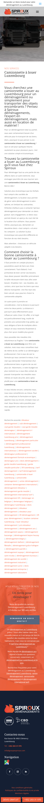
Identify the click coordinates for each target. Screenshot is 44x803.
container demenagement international (20, 484)
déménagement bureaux (27, 555)
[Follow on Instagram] (17, 771)
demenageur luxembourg (14, 505)
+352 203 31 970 (32, 799)
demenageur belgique (23, 501)
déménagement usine (13, 566)
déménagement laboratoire (15, 572)
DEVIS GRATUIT (11, 799)
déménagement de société (15, 559)
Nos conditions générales (22, 787)
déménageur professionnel (15, 454)
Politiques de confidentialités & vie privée (22, 790)
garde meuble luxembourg (15, 464)
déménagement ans (27, 528)
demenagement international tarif (18, 495)
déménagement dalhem (14, 542)
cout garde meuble (12, 427)
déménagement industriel (15, 562)
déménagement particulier (27, 440)
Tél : (13, 746)
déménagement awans (13, 532)
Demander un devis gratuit (22, 619)
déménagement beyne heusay (26, 535)
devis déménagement (29, 461)
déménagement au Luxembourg (23, 629)
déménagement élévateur (15, 488)
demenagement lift (12, 498)
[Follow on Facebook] (9, 771)
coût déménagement (27, 423)
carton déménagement (28, 481)
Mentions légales (22, 793)
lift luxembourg (28, 467)
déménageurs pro (29, 651)
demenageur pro (11, 461)
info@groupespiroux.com (14, 750)
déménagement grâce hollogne (25, 545)
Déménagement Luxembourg (18, 673)
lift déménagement (27, 515)
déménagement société (28, 450)
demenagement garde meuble (16, 491)
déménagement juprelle (16, 549)
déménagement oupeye (14, 552)
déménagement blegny (15, 539)
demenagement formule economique (19, 457)
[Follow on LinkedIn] (25, 771)
